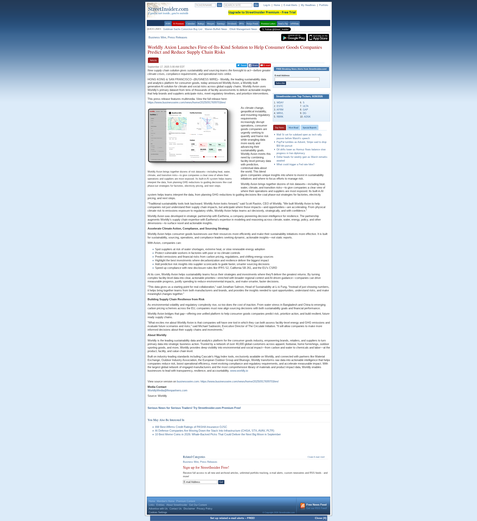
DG (304, 113)
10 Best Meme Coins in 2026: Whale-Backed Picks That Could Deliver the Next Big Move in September (218, 434)
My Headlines (308, 5)
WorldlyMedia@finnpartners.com (167, 390)
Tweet (243, 65)
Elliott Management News (243, 29)
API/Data (294, 23)
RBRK (280, 116)
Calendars (190, 23)
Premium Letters (268, 23)
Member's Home (165, 501)
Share (254, 65)
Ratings (201, 23)
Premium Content (185, 501)
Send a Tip (283, 23)
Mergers (210, 23)
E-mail (266, 65)
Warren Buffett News (216, 29)
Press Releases (177, 37)
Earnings (221, 23)
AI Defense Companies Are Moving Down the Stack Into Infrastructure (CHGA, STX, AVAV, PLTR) (214, 430)
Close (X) (320, 518)
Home (277, 5)
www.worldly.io (239, 370)
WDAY (280, 102)
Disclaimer (189, 508)
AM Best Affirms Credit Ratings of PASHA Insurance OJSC (191, 426)
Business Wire (157, 37)
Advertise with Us (158, 508)
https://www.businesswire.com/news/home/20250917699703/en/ (187, 102)
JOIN (167, 23)
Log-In (266, 5)
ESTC (280, 106)
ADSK (307, 116)
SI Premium (178, 23)
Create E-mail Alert (316, 456)
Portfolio (323, 5)
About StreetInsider (176, 504)
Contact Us (176, 508)
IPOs (241, 23)
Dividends (232, 23)
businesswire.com (188, 381)
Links (151, 504)
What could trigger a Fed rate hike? (295, 164)
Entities (160, 504)
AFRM (280, 109)
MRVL (280, 113)
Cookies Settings (158, 512)
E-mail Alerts (290, 5)
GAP (305, 109)
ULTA (306, 106)
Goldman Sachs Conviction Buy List (182, 29)
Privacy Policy (204, 508)
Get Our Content (198, 504)
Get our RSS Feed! (316, 506)
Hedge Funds (252, 23)
